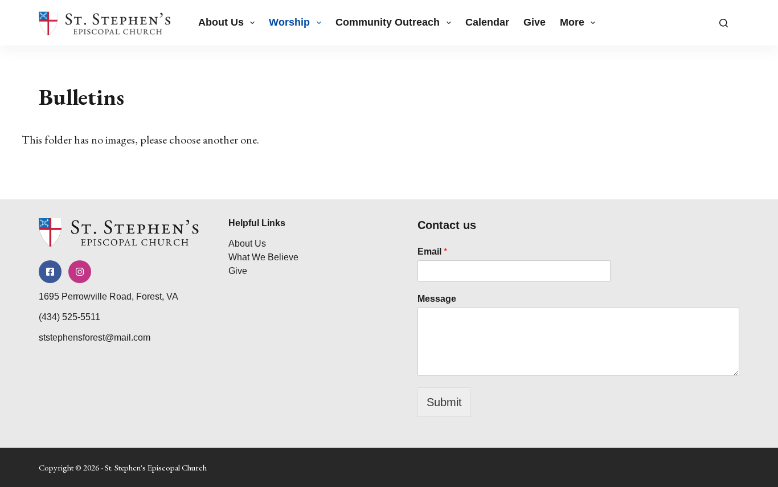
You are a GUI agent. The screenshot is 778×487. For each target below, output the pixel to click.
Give (534, 22)
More (572, 22)
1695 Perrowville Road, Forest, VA (108, 296)
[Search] (723, 23)
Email (432, 251)
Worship (289, 22)
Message (436, 299)
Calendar (487, 22)
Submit (444, 402)
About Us (221, 22)
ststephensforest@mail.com (94, 337)
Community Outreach (387, 22)
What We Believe (263, 257)
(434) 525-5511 (69, 317)
